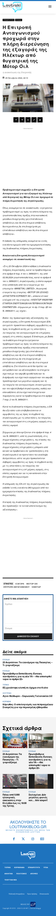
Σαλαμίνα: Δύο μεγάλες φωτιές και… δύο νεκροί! (38, 797)
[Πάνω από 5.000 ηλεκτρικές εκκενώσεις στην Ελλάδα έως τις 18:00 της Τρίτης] (15, 781)
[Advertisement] (28, 157)
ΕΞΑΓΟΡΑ (19, 583)
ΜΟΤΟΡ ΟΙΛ (32, 583)
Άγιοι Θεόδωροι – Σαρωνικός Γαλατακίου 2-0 (27, 696)
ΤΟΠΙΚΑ (6, 684)
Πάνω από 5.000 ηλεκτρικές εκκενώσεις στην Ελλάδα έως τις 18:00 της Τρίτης (14, 800)
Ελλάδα (18, 20)
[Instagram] (33, 839)
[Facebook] (16, 119)
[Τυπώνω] (40, 119)
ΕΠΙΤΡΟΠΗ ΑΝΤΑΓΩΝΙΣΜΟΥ (16, 587)
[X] (22, 119)
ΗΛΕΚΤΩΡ (36, 587)
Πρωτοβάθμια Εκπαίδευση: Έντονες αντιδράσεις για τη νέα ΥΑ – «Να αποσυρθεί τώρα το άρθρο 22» (27, 676)
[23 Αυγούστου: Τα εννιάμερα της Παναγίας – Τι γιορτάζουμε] (15, 740)
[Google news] (42, 839)
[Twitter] (23, 839)
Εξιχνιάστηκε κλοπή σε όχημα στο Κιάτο (25, 687)
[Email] (28, 119)
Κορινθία (7, 701)
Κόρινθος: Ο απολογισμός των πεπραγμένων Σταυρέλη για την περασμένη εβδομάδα (28, 706)
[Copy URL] (34, 119)
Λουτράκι (7, 693)
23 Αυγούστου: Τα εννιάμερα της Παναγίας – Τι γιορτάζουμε (27, 664)
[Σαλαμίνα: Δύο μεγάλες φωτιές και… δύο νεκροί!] (41, 781)
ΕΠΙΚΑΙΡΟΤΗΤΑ (8, 20)
